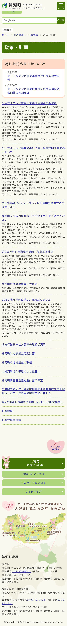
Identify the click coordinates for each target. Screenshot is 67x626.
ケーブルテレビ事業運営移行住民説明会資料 (29, 103)
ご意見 (35, 463)
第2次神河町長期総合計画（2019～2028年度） (32, 402)
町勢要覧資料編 (11, 420)
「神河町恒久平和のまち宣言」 (21, 371)
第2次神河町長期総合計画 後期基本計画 (27, 251)
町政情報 (19, 35)
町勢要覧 (7, 411)
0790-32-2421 (36, 600)
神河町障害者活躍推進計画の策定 (22, 380)
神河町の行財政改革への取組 (20, 284)
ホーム (5, 35)
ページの (56, 448)
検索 (62, 20)
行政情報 (33, 35)
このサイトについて (33, 483)
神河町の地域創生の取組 (17, 362)
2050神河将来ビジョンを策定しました (26, 299)
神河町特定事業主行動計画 (18, 353)
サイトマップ (33, 491)
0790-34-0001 (21, 571)
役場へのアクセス (34, 474)
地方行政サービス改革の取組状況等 (24, 344)
